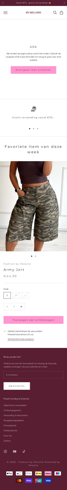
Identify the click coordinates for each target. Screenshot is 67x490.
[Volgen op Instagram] (5, 451)
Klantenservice (10, 430)
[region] (33, 114)
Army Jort (14, 270)
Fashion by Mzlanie (17, 263)
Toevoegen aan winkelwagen (33, 320)
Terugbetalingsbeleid (13, 420)
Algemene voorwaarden (15, 405)
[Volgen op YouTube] (14, 451)
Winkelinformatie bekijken (21, 339)
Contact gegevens (12, 410)
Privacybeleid (10, 425)
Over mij (8, 435)
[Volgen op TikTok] (24, 451)
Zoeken (7, 441)
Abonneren (17, 386)
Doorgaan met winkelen (33, 70)
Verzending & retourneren (16, 415)
